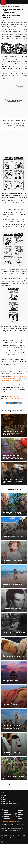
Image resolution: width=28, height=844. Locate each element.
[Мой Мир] (11, 403)
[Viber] (17, 403)
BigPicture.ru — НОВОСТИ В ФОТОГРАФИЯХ (12, 824)
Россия (16, 396)
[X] (13, 403)
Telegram (22, 385)
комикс (10, 398)
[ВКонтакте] (7, 403)
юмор (22, 398)
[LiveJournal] (15, 403)
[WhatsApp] (19, 403)
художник (17, 398)
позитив (17, 6)
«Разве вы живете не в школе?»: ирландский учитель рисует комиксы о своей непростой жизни (14, 378)
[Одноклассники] (9, 403)
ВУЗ (6, 398)
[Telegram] (21, 403)
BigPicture (11, 6)
